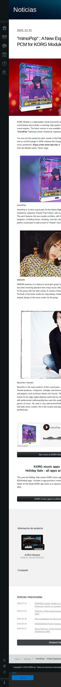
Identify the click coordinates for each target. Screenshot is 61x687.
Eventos (5, 54)
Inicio (5, 28)
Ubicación (5, 666)
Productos (5, 37)
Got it (22, 677)
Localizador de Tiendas (5, 73)
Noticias (5, 660)
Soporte (5, 63)
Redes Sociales (5, 672)
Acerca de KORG (5, 682)
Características (5, 46)
